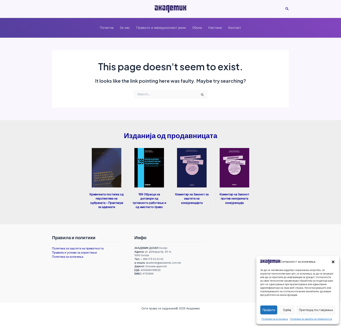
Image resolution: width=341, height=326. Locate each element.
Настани (215, 28)
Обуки (197, 28)
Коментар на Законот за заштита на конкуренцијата (192, 198)
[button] (333, 262)
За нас (125, 28)
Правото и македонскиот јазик (161, 28)
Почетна (106, 28)
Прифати (268, 310)
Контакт (234, 28)
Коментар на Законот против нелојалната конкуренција (234, 198)
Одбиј (287, 310)
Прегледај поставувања (316, 310)
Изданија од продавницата (170, 135)
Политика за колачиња (274, 319)
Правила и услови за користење (74, 252)
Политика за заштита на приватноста (311, 319)
